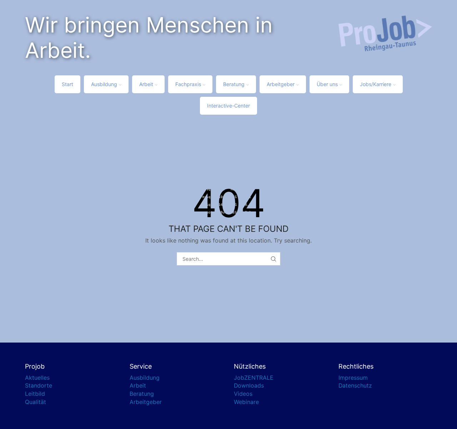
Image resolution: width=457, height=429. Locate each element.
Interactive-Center (228, 106)
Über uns (327, 84)
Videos (243, 393)
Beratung (234, 84)
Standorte (38, 385)
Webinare (246, 402)
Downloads (249, 385)
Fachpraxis (188, 84)
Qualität (35, 402)
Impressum (353, 377)
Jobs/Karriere (375, 84)
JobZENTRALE (253, 377)
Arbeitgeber (281, 84)
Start (67, 84)
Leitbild (35, 393)
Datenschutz (355, 385)
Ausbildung (104, 84)
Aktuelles (37, 377)
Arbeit (146, 84)
